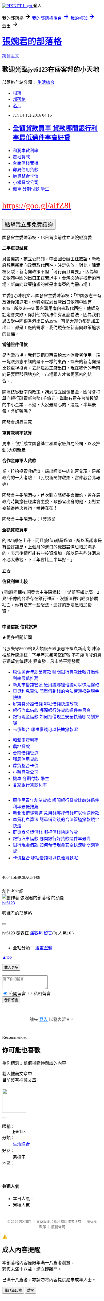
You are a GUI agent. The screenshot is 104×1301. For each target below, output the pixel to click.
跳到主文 (10, 56)
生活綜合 (45, 82)
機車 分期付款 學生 (31, 189)
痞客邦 (36, 933)
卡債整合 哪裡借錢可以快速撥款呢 (45, 729)
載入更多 (11, 968)
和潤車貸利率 (25, 150)
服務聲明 (58, 1227)
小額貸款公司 (25, 182)
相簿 (17, 93)
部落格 (19, 99)
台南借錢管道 (25, 163)
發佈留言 (11, 1000)
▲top (7, 957)
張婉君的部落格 (32, 41)
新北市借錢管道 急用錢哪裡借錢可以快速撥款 (56, 685)
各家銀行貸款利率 (30, 785)
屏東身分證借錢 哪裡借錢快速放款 (45, 704)
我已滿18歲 (13, 1290)
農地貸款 (21, 157)
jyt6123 (8, 903)
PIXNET (25, 1222)
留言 (48, 933)
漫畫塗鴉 (43, 948)
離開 (30, 1290)
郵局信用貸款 (25, 169)
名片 (17, 106)
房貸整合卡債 (25, 176)
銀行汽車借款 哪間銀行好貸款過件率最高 (52, 710)
